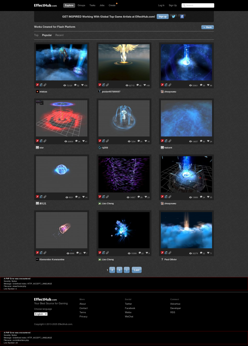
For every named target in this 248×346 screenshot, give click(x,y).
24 (211, 141)
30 (204, 141)
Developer (175, 308)
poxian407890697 (111, 91)
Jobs (102, 5)
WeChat (129, 316)
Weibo (128, 312)
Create (112, 5)
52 (78, 85)
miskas (43, 91)
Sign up (162, 16)
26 (141, 197)
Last (136, 270)
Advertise (175, 303)
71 (211, 253)
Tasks (92, 5)
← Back (208, 27)
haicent (168, 147)
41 (86, 141)
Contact (84, 308)
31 (141, 141)
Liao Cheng (108, 203)
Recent (59, 35)
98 (211, 85)
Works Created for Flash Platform (54, 26)
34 (79, 141)
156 (85, 85)
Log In (161, 5)
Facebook (130, 308)
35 (211, 197)
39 (204, 85)
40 (140, 85)
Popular (47, 35)
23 (148, 197)
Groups (81, 5)
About (83, 303)
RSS (172, 312)
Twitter (128, 303)
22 (142, 253)
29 (79, 197)
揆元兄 (43, 203)
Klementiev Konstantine (52, 259)
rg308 (105, 147)
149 (148, 85)
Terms (83, 312)
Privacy (84, 316)
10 (148, 141)
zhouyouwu (170, 91)
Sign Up (173, 5)
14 (86, 197)
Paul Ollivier (170, 259)
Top (36, 35)
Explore (69, 5)
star (42, 147)
